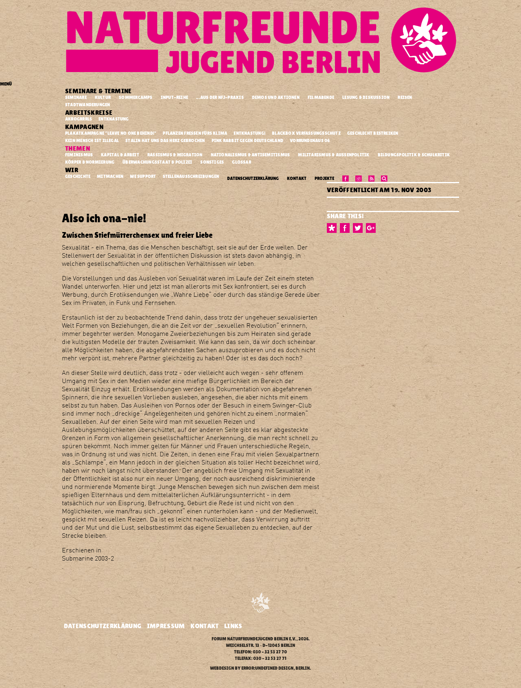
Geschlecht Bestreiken (373, 133)
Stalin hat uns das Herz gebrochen (165, 140)
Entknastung (114, 119)
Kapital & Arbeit (120, 155)
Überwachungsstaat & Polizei (157, 162)
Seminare (76, 97)
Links (233, 626)
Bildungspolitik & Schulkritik (414, 155)
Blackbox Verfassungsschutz (306, 133)
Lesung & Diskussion (366, 97)
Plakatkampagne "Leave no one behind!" (111, 133)
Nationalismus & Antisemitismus (250, 155)
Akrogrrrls (79, 119)
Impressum (166, 626)
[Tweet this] (359, 228)
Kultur (103, 97)
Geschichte (78, 176)
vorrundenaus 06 (310, 140)
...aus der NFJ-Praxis (220, 97)
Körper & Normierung (89, 162)
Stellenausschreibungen (191, 176)
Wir (72, 170)
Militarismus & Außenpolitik (333, 155)
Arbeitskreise (89, 112)
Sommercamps (135, 97)
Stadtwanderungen (87, 104)
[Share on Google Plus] (372, 228)
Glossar (241, 162)
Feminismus (79, 155)
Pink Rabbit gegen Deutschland (248, 140)
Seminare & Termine (99, 91)
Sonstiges (212, 162)
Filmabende (321, 97)
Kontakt (296, 178)
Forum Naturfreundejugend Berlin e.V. (254, 639)
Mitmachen (110, 176)
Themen (78, 148)
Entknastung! (250, 133)
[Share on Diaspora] (333, 228)
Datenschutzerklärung (253, 178)
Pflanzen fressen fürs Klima (195, 133)
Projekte (324, 178)
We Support (143, 176)
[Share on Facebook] (346, 228)
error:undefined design (267, 668)
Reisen (405, 97)
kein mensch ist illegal (92, 140)
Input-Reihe (174, 97)
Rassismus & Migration (175, 155)
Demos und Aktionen (276, 97)
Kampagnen (85, 127)
